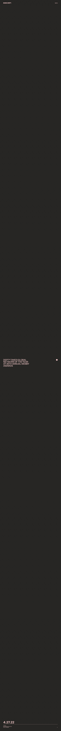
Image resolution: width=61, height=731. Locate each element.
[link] (7, 3)
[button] (56, 3)
